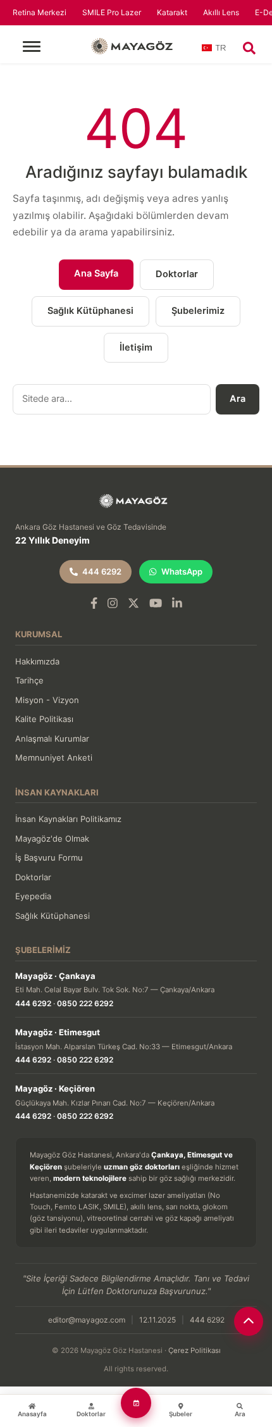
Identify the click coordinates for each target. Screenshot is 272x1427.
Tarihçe (29, 680)
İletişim (136, 347)
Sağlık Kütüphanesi (90, 310)
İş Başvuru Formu (49, 857)
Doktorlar (177, 274)
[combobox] (214, 51)
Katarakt (172, 12)
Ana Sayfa (96, 273)
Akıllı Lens (221, 12)
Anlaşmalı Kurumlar (52, 738)
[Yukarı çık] (248, 1321)
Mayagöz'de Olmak (52, 838)
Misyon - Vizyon (47, 700)
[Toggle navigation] (31, 46)
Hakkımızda (37, 661)
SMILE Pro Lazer (111, 12)
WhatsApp (181, 571)
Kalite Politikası (44, 719)
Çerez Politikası (194, 1350)
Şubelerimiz (198, 310)
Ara (237, 398)
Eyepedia (33, 896)
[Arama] (249, 48)
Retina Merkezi (39, 12)
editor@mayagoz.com (86, 1319)
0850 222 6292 (85, 1003)
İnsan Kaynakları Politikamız (68, 819)
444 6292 (101, 571)
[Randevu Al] (136, 1403)
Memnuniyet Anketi (53, 757)
